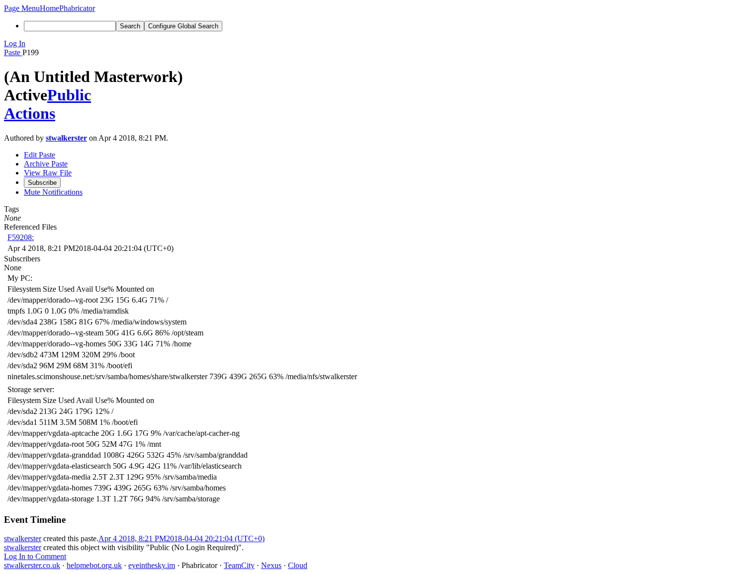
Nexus (271, 565)
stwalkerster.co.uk (32, 565)
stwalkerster (66, 138)
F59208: (20, 237)
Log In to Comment (35, 556)
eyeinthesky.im (151, 565)
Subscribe (42, 182)
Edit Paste (39, 155)
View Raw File (48, 172)
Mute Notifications (53, 192)
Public (69, 95)
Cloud (297, 565)
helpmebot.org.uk (94, 565)
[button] (22, 8)
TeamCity (239, 565)
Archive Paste (46, 164)
